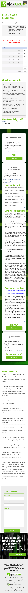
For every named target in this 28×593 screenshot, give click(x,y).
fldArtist (15, 48)
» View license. (7, 182)
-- (9, 50)
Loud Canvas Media (9, 551)
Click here (5, 122)
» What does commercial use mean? (12, 179)
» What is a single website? (10, 181)
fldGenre (20, 48)
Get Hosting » (17, 554)
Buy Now (14, 328)
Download (7, 151)
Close (25, 207)
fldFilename (5, 48)
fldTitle (10, 48)
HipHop (19, 71)
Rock (19, 50)
